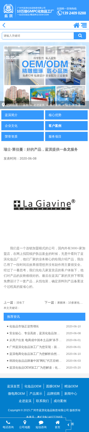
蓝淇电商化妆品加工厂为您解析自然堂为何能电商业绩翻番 (35, 354)
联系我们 (42, 401)
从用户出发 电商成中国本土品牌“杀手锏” (35, 340)
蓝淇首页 (13, 386)
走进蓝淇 (39, 105)
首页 (25, 105)
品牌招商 (53, 393)
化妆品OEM (32, 386)
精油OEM (71, 386)
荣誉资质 (11, 136)
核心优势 (55, 115)
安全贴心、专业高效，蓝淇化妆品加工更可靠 (35, 333)
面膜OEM (53, 386)
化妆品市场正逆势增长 (24, 326)
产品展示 (35, 393)
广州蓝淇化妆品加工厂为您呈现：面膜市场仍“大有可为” (35, 347)
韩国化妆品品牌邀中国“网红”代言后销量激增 (35, 360)
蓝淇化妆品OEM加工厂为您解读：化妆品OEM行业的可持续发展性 (35, 367)
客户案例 (55, 105)
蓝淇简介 (11, 115)
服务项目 (55, 136)
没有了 (20, 302)
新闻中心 (70, 393)
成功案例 (60, 401)
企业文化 (11, 126)
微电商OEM (16, 393)
